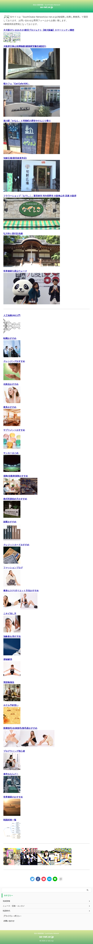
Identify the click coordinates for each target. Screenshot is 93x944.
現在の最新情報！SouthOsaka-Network (46, 933)
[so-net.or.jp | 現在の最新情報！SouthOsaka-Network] (49, 879)
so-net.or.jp (46, 7)
